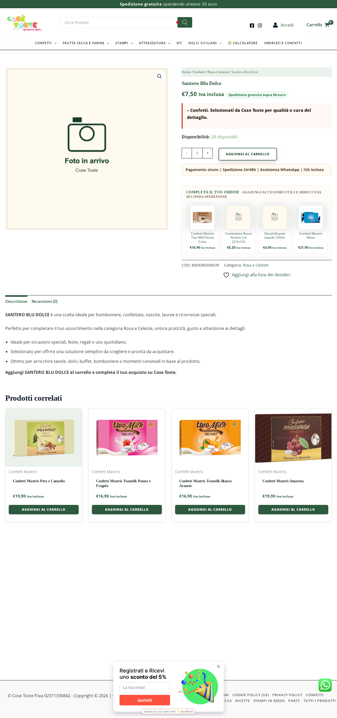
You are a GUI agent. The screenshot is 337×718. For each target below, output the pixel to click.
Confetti (43, 43)
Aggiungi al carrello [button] (44, 509)
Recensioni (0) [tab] (44, 301)
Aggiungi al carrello (248, 154)
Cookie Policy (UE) (250, 694)
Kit (179, 43)
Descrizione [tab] (16, 301)
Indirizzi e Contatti (283, 43)
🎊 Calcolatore (243, 43)
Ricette (242, 700)
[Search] (184, 22)
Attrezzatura (152, 43)
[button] (54, 43)
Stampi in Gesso (269, 700)
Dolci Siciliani (203, 43)
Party (294, 700)
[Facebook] (252, 25)
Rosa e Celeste (218, 72)
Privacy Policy (287, 694)
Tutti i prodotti (320, 700)
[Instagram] (259, 25)
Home (186, 72)
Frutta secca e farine (84, 43)
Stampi (121, 43)
